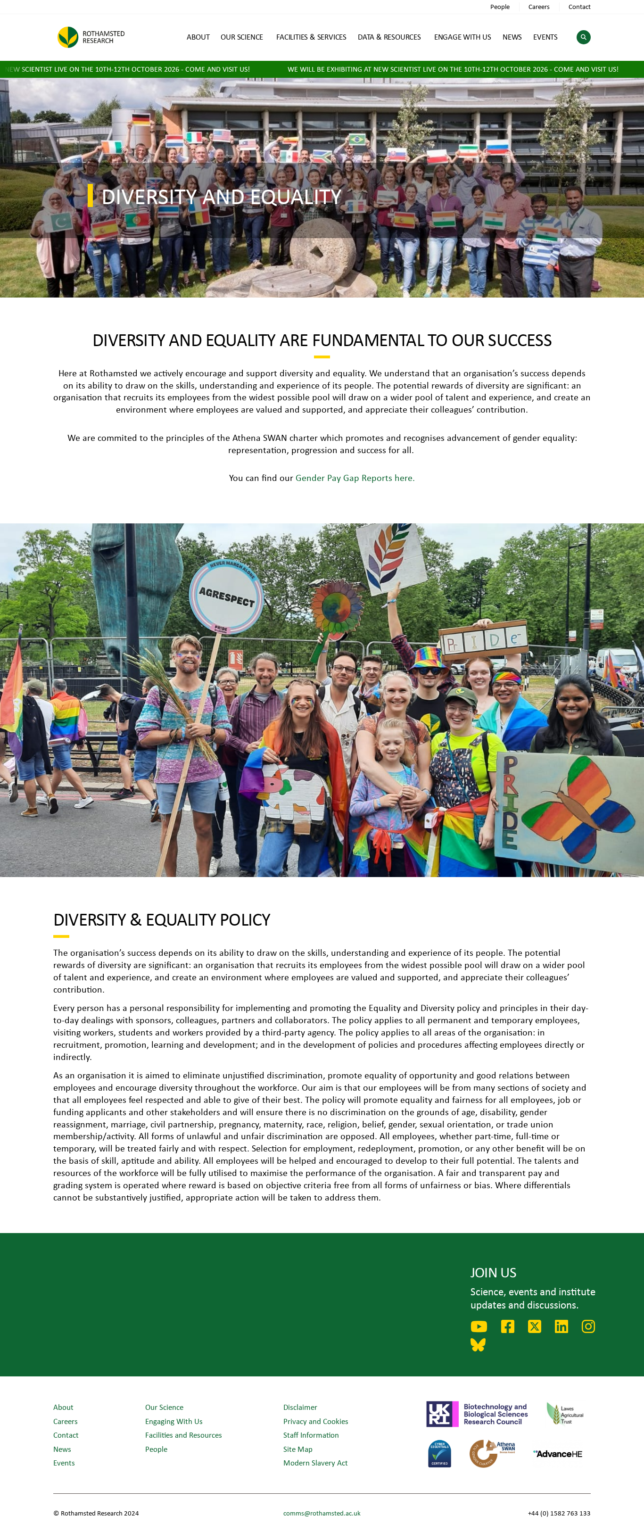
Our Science (164, 1406)
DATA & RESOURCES (389, 36)
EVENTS (545, 36)
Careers (539, 6)
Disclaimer (300, 1406)
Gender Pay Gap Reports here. (355, 477)
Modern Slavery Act (315, 1462)
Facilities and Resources (183, 1434)
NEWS (512, 36)
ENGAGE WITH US (462, 36)
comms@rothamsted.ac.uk (322, 1513)
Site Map (298, 1448)
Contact (580, 6)
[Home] (91, 37)
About (63, 1406)
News (62, 1448)
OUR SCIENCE (242, 36)
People (500, 6)
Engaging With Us (174, 1420)
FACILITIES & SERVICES (311, 36)
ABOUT (198, 36)
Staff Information (311, 1434)
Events (64, 1462)
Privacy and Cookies (315, 1420)
